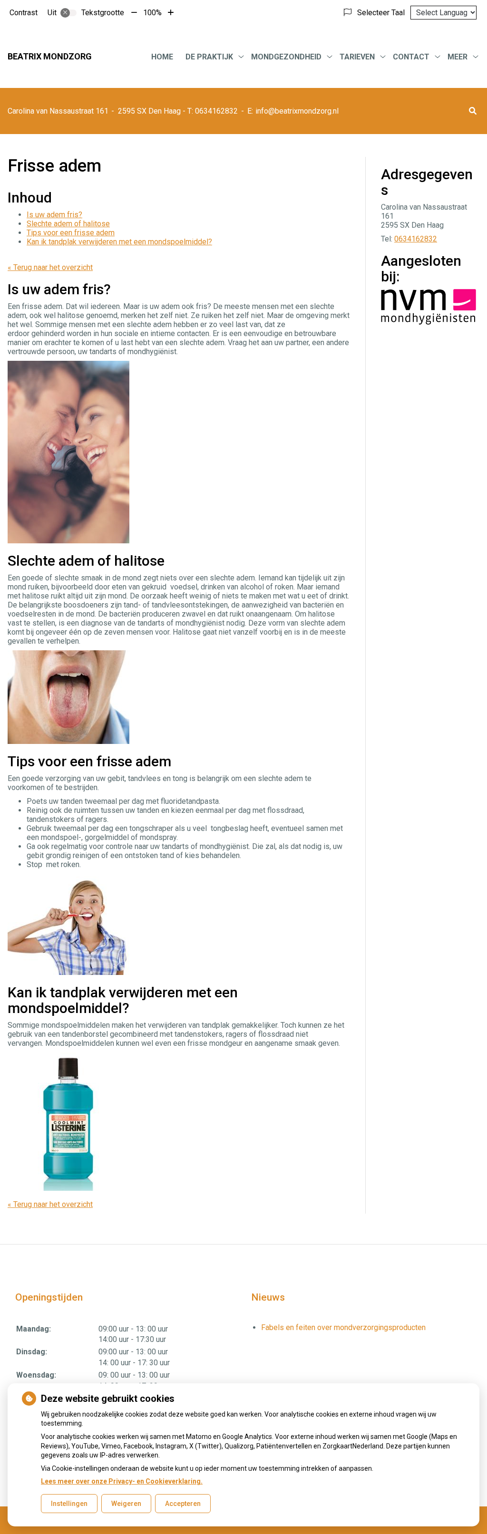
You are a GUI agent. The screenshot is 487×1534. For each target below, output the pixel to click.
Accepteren (183, 1503)
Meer (458, 56)
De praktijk (209, 56)
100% (152, 12)
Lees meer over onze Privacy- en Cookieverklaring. (122, 1481)
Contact (411, 56)
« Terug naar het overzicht (50, 267)
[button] (472, 111)
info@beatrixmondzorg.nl (297, 111)
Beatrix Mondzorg (50, 56)
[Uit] (68, 13)
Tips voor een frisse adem (71, 232)
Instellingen (69, 1503)
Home (162, 56)
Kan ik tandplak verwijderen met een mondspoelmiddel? (119, 241)
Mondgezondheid (286, 56)
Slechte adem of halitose (68, 223)
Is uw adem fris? (54, 214)
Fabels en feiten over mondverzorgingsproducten (343, 1327)
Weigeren (126, 1503)
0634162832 (415, 238)
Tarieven (357, 56)
